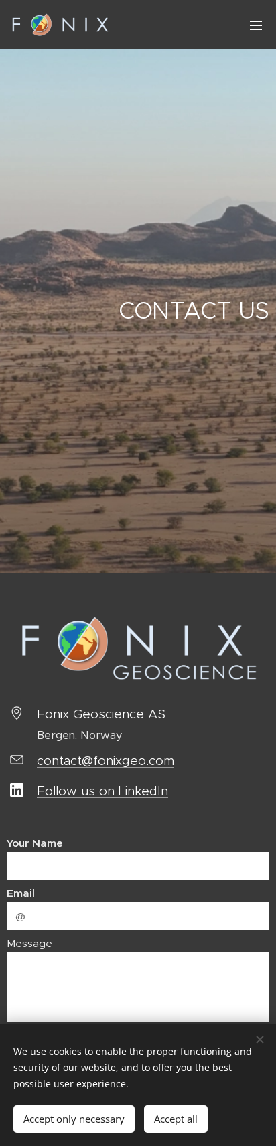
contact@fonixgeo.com (105, 760)
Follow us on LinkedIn (102, 791)
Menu (256, 24)
